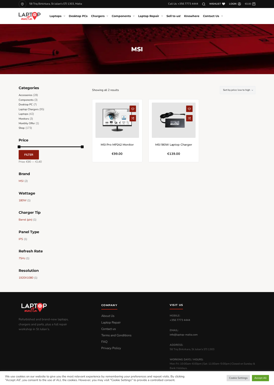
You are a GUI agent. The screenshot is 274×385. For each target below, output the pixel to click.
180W (22, 200)
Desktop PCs (78, 16)
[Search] (203, 4)
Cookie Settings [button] (238, 378)
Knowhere (191, 16)
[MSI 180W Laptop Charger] (173, 120)
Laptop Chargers (29, 109)
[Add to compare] (133, 118)
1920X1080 (26, 278)
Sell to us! (173, 16)
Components (121, 16)
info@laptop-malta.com (184, 335)
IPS (21, 239)
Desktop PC (26, 104)
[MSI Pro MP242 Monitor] (117, 120)
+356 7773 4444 (180, 320)
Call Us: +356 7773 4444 (183, 4)
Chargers (98, 16)
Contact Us (211, 16)
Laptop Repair (148, 16)
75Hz (22, 258)
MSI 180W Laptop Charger (173, 144)
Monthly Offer (27, 123)
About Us (107, 316)
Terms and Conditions (116, 335)
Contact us (108, 329)
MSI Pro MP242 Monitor (117, 144)
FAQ (104, 342)
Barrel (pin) (25, 220)
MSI (21, 181)
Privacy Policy (111, 348)
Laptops (55, 16)
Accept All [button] (260, 378)
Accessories (25, 95)
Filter (28, 155)
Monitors (24, 119)
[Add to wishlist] (133, 109)
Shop (22, 128)
